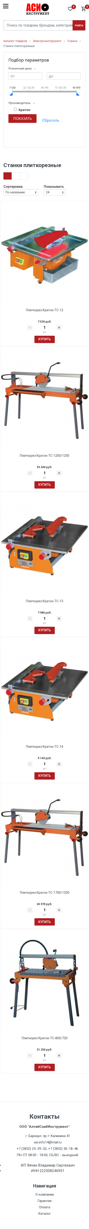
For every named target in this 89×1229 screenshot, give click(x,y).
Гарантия (44, 1201)
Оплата (44, 1207)
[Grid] (7, 176)
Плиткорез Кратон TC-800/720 (45, 1038)
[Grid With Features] (15, 176)
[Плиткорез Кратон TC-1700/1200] (44, 837)
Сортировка (13, 186)
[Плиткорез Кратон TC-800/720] (44, 983)
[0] (83, 9)
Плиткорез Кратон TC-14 (44, 746)
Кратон (24, 110)
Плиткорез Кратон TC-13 (44, 601)
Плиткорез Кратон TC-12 (44, 310)
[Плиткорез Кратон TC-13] (44, 546)
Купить (44, 339)
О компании (44, 1194)
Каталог (44, 1214)
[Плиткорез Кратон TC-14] (44, 691)
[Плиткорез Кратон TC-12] (44, 255)
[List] (23, 176)
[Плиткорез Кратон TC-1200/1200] (44, 400)
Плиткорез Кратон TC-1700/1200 (44, 892)
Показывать (54, 186)
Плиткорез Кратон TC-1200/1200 (44, 455)
